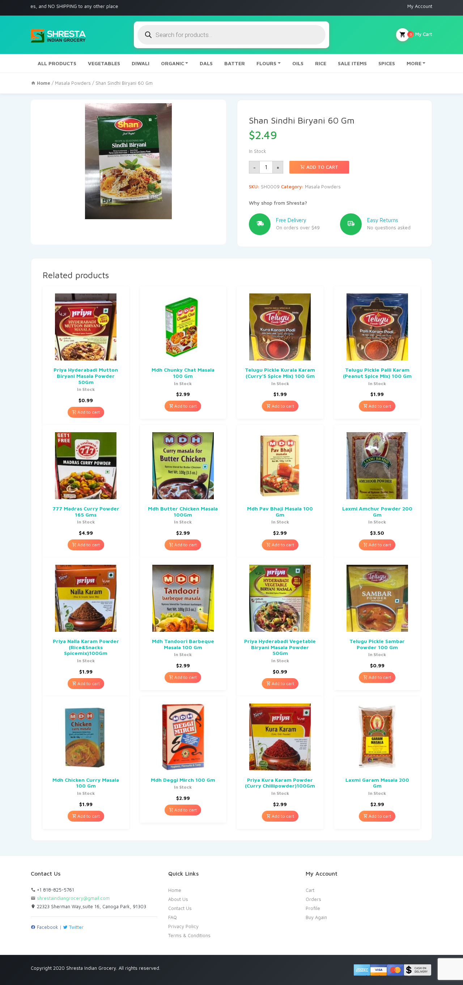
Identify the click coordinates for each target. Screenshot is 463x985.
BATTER (234, 63)
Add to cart (321, 167)
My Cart (420, 34)
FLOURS (266, 63)
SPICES (386, 63)
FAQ (172, 917)
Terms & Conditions (189, 935)
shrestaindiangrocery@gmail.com (73, 898)
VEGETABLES (104, 63)
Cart (310, 890)
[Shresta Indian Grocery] (59, 34)
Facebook (46, 927)
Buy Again (316, 917)
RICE (320, 63)
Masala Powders (73, 83)
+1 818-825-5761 (54, 890)
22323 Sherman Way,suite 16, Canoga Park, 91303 (90, 906)
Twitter (76, 927)
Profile (313, 908)
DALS (206, 63)
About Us (178, 899)
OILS (297, 63)
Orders (313, 899)
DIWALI (140, 63)
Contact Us (180, 908)
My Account (419, 6)
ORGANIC (172, 63)
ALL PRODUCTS (57, 63)
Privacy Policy (183, 926)
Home (174, 890)
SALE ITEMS (352, 63)
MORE (414, 63)
